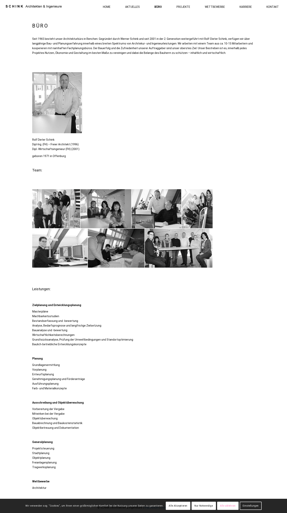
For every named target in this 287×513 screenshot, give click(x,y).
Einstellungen (251, 505)
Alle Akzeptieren (178, 505)
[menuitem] (102, 7)
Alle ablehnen (228, 505)
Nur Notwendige (203, 505)
